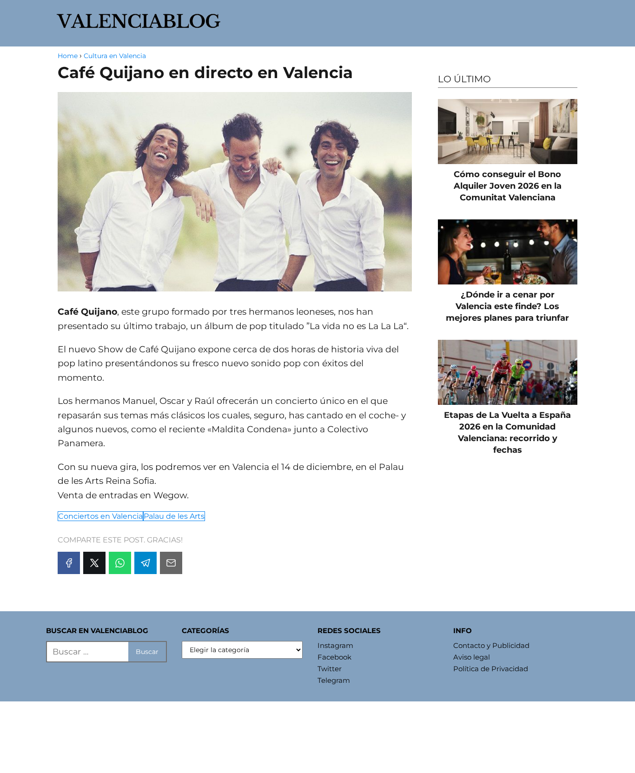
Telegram (334, 680)
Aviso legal (471, 657)
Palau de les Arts (174, 516)
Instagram (335, 645)
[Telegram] (145, 563)
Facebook (334, 657)
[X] (94, 563)
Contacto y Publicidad (491, 645)
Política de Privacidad (490, 668)
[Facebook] (69, 563)
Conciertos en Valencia (100, 516)
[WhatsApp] (120, 563)
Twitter (330, 668)
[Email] (171, 563)
